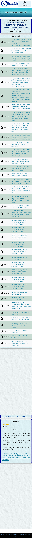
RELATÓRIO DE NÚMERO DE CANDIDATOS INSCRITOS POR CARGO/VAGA (19, 343)
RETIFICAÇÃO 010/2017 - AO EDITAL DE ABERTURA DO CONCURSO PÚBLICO (19, 286)
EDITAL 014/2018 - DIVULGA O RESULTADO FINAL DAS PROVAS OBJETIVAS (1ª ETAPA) (20, 161)
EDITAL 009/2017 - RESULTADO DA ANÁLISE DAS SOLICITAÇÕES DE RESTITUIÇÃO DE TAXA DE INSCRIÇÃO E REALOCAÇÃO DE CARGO (20, 116)
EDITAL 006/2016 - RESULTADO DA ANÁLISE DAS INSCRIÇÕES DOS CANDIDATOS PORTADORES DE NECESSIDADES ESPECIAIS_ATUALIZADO (20, 82)
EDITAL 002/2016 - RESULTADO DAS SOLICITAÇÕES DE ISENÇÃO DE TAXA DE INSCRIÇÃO (21, 50)
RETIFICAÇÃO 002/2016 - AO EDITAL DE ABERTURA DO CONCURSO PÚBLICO (19, 229)
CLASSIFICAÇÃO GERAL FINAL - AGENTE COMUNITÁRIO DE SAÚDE (16, 456)
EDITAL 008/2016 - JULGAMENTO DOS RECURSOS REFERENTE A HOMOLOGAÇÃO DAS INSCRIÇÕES (20, 107)
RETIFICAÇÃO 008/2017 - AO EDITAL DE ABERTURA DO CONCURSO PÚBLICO (19, 272)
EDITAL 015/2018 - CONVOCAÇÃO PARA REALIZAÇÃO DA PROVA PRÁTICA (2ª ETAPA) (20, 168)
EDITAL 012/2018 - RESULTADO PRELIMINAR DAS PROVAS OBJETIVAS (20, 144)
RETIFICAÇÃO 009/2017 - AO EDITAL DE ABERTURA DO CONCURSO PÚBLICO (19, 279)
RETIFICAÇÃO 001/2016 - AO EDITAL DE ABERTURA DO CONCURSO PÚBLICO (19, 222)
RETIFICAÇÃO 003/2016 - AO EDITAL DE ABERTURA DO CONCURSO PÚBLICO (19, 237)
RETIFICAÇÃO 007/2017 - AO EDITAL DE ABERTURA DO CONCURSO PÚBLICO (19, 264)
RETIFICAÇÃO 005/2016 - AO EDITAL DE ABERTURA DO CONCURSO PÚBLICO (19, 252)
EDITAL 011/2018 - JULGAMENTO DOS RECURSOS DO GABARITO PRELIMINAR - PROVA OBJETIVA (20, 137)
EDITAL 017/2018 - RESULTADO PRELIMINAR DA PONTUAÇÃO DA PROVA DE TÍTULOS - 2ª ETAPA (20, 181)
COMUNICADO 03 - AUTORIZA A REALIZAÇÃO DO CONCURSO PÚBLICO (20, 325)
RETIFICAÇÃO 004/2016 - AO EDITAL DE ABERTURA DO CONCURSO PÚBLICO (19, 244)
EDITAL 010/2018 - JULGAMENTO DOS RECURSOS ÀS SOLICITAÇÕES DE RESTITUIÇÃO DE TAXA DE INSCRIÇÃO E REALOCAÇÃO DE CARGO (20, 127)
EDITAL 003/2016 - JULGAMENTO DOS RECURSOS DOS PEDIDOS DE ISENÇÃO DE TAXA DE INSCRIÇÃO (20, 58)
